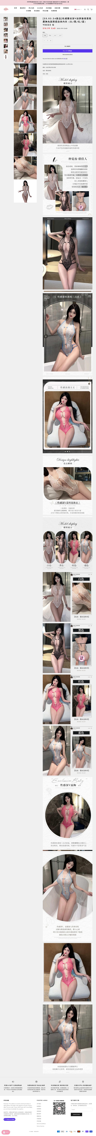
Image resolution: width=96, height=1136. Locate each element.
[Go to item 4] (6, 35)
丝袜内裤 (57, 8)
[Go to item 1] (6, 19)
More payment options (68, 54)
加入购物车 (67, 46)
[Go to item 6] (6, 46)
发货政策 (39, 1108)
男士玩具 (31, 8)
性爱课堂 (54, 11)
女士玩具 (40, 8)
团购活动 (39, 1116)
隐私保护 (39, 1113)
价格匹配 (39, 1118)
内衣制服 (49, 8)
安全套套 (37, 11)
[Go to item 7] (6, 51)
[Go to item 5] (6, 41)
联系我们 (39, 1106)
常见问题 (45, 11)
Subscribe (76, 1114)
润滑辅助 (66, 8)
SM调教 (28, 11)
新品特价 (23, 8)
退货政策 (39, 1111)
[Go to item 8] (6, 57)
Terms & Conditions (41, 1123)
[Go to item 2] (6, 24)
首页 (15, 8)
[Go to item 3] (6, 30)
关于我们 (39, 1103)
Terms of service (40, 1126)
